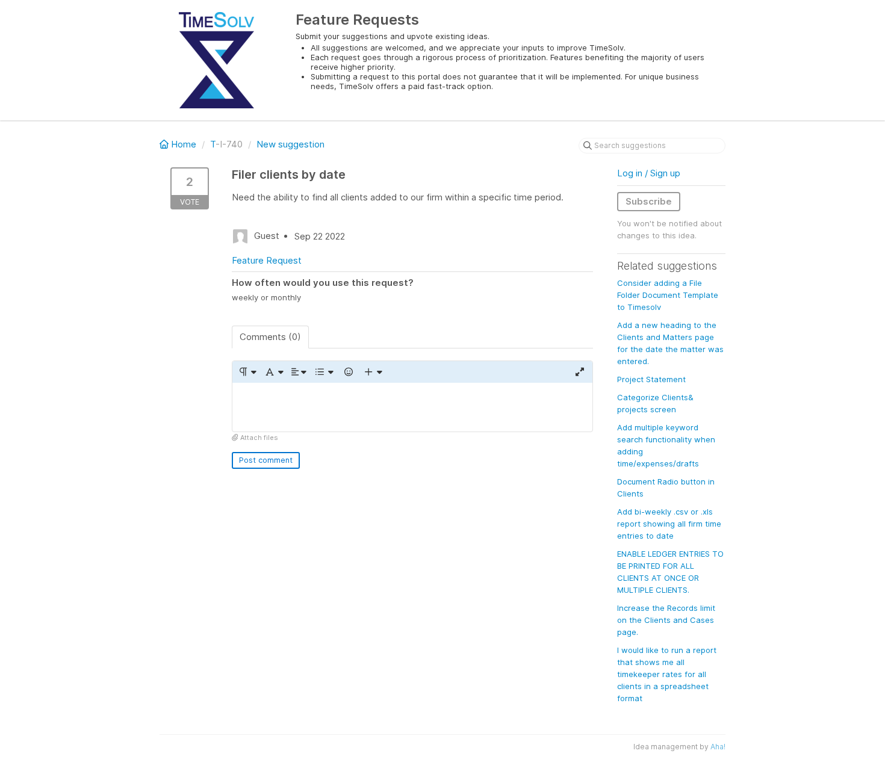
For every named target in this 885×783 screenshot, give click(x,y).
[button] (247, 372)
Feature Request (267, 260)
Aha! (717, 746)
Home (184, 144)
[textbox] (412, 407)
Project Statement (651, 379)
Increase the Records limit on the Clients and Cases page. (666, 620)
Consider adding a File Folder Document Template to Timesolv (667, 295)
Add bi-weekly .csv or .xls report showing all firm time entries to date (669, 523)
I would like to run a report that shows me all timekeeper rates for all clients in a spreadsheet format (666, 674)
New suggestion (290, 144)
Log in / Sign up (648, 173)
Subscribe (649, 201)
